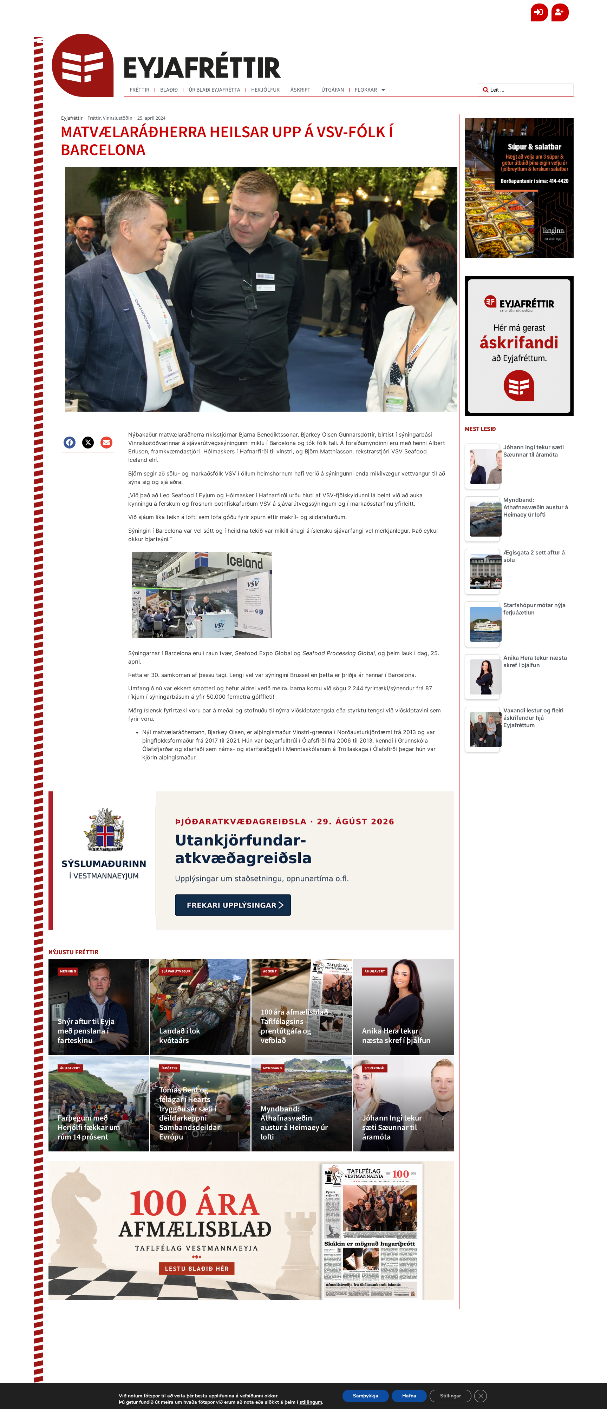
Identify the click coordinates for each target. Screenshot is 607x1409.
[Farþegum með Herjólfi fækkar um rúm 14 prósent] (98, 1104)
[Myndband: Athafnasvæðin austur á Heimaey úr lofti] (302, 1104)
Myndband (272, 1068)
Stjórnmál (375, 1068)
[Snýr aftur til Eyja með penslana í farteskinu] (98, 1007)
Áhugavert (375, 971)
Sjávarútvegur (176, 971)
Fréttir (139, 90)
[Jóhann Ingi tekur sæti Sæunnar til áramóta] (403, 1104)
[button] (70, 442)
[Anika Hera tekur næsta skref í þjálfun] (403, 1007)
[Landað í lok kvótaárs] (200, 1007)
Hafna (409, 1396)
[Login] (539, 12)
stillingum (311, 1402)
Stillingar (450, 1396)
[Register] (560, 12)
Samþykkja (365, 1396)
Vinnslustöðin (117, 118)
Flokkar (366, 90)
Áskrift (301, 90)
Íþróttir (170, 1068)
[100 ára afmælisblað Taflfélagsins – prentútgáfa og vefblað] (302, 1007)
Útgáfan (332, 90)
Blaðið (169, 90)
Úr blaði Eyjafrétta (214, 90)
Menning (68, 971)
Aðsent (270, 971)
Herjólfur (265, 90)
